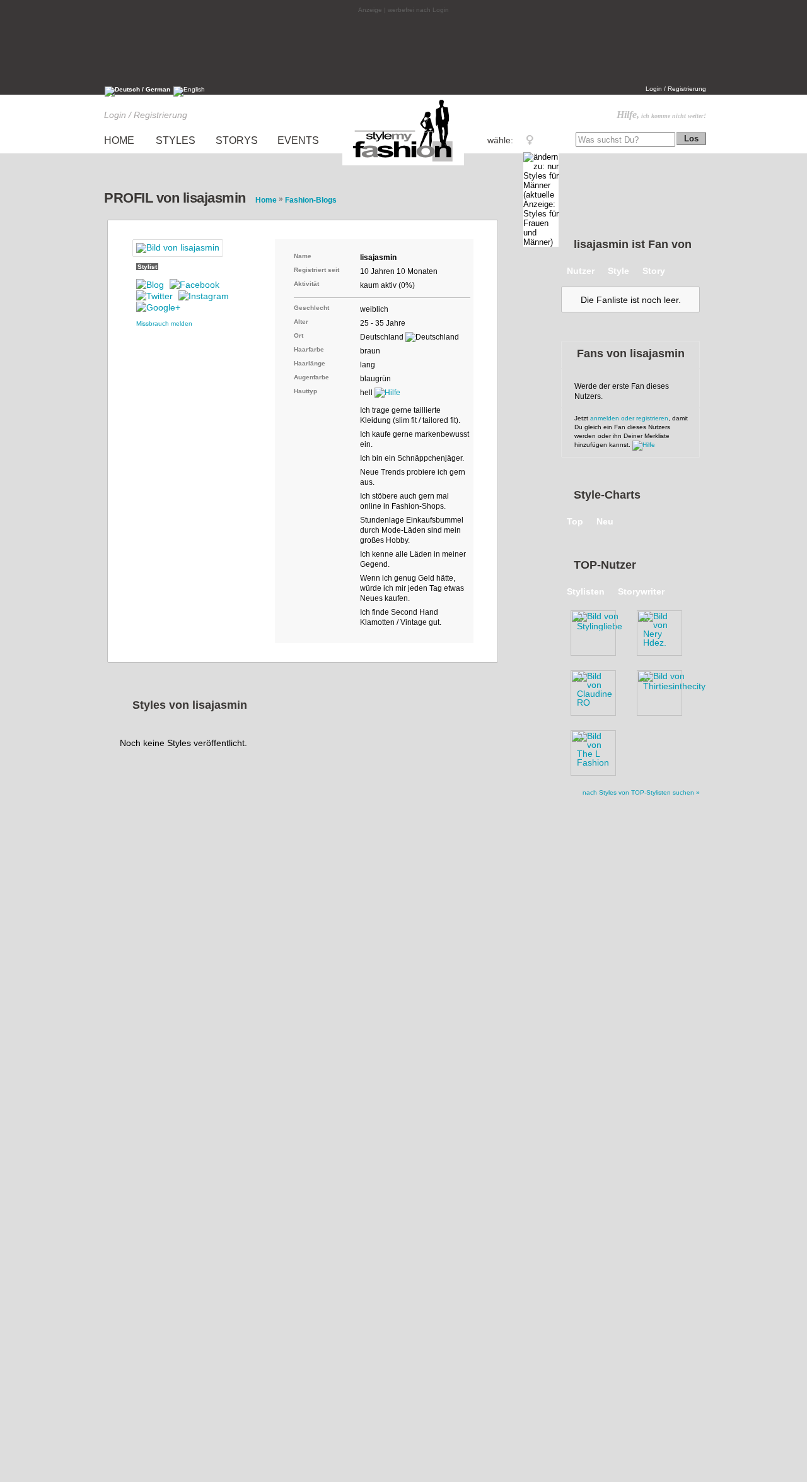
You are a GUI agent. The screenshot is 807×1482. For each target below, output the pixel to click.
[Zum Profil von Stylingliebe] (599, 630)
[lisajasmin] (177, 248)
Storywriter (641, 591)
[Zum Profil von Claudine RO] (599, 690)
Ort (298, 335)
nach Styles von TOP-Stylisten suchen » (641, 792)
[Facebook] (194, 285)
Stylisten (586, 591)
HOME (119, 140)
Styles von (189, 705)
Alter (301, 321)
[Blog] (150, 285)
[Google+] (158, 307)
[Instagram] (203, 296)
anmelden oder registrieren (629, 418)
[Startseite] (403, 165)
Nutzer (581, 271)
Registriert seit (316, 269)
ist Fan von (633, 244)
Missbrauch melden (164, 323)
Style (618, 271)
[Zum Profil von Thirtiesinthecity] (665, 690)
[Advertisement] (403, 48)
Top (575, 521)
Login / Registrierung (676, 88)
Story (653, 271)
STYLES (175, 140)
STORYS (237, 140)
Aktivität (306, 283)
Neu (604, 521)
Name (302, 255)
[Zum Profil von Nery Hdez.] (665, 630)
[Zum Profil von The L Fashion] (599, 750)
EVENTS (298, 140)
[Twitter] (154, 296)
